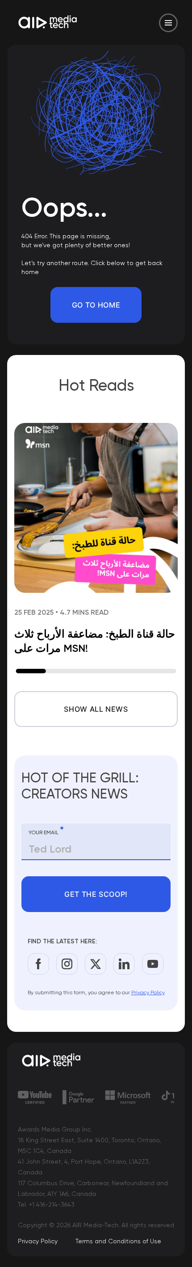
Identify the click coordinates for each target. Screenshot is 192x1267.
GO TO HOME (96, 304)
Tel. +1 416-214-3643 (46, 1204)
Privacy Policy (148, 992)
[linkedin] (124, 964)
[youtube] (152, 964)
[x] (95, 964)
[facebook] (38, 964)
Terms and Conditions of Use (118, 1241)
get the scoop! (96, 894)
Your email (46, 830)
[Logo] (48, 22)
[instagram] (67, 964)
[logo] (96, 1061)
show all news (96, 709)
